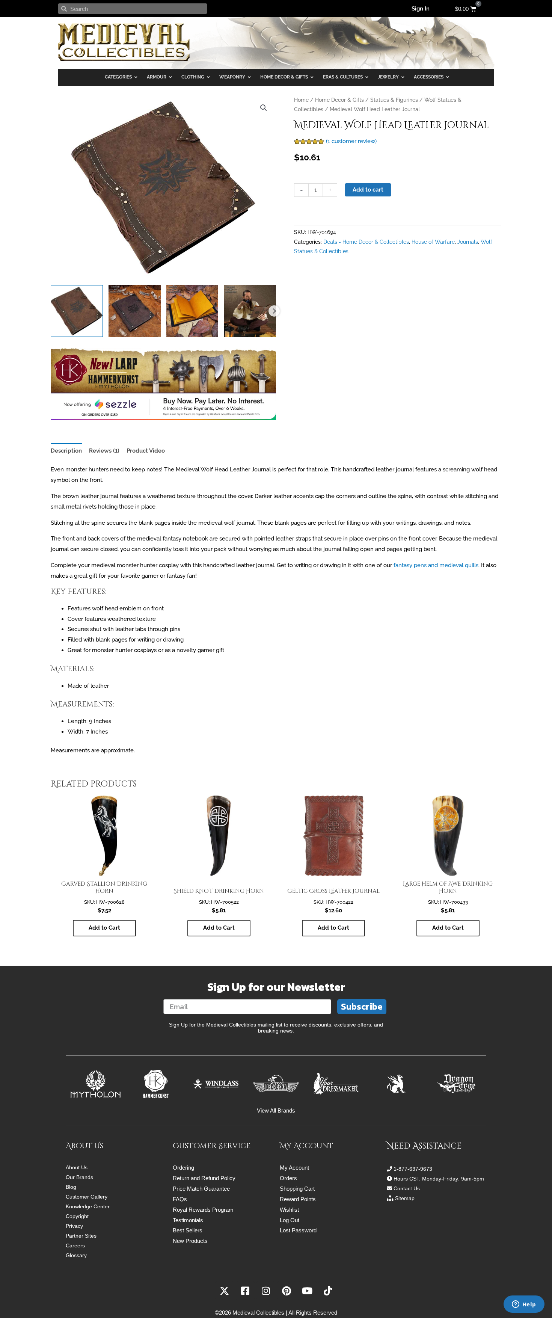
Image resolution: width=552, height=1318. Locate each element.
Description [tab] (66, 450)
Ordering (183, 1167)
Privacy (74, 1226)
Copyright (77, 1216)
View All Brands (276, 1110)
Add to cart (368, 189)
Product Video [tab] (146, 450)
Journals (467, 242)
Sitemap (405, 1198)
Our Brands (79, 1177)
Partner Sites (81, 1236)
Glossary (76, 1255)
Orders (288, 1178)
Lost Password (298, 1230)
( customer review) (351, 141)
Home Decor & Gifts (339, 100)
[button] (263, 108)
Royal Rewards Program (203, 1209)
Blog (71, 1187)
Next (274, 311)
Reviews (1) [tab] (104, 450)
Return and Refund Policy (204, 1178)
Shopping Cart (297, 1188)
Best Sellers (187, 1230)
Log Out (289, 1220)
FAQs (180, 1199)
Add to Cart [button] (104, 927)
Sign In (421, 8)
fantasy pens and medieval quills (436, 565)
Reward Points (298, 1199)
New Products (190, 1241)
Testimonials (188, 1220)
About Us (76, 1167)
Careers (75, 1246)
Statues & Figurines (394, 100)
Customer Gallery (86, 1197)
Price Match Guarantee (201, 1188)
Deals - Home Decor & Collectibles (366, 242)
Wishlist (289, 1209)
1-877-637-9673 (413, 1169)
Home (301, 100)
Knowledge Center (88, 1206)
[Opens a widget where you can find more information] (523, 1304)
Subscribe (362, 1006)
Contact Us (407, 1188)
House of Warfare (433, 242)
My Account (294, 1167)
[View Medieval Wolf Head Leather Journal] (77, 311)
